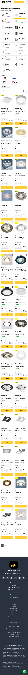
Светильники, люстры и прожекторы (17, 6)
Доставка (14, 604)
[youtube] (19, 578)
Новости (14, 614)
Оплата (14, 606)
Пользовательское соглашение (14, 628)
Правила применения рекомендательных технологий (14, 631)
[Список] (26, 91)
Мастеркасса (19, 645)
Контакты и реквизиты (14, 616)
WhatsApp (15, 597)
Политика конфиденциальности (14, 625)
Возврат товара (14, 608)
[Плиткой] (23, 91)
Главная (3, 6)
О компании (14, 612)
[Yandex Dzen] (11, 578)
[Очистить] (26, 19)
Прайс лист (14, 610)
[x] (7, 578)
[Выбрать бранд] (5, 78)
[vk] (15, 578)
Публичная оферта (14, 636)
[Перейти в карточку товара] (7, 100)
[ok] (23, 578)
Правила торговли (14, 634)
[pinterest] (3, 578)
